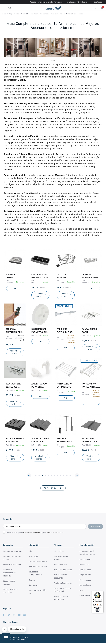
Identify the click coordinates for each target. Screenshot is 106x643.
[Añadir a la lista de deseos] (13, 270)
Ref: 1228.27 (86, 336)
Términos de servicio (54, 533)
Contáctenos (34, 585)
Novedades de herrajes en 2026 (36, 573)
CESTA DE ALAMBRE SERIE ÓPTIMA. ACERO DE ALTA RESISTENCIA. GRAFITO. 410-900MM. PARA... (65, 276)
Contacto (98, 2)
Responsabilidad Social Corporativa (87, 552)
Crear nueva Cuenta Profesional (62, 589)
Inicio (31, 551)
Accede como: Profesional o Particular (46, 2)
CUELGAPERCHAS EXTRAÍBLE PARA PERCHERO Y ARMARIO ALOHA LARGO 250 (91, 385)
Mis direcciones (60, 565)
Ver (65, 288)
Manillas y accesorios (12, 565)
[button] (51, 60)
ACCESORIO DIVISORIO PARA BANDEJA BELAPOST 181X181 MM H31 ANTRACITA (65, 440)
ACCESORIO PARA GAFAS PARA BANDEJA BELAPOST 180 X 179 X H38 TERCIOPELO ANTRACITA (15, 440)
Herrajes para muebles (12, 551)
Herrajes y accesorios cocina (12, 557)
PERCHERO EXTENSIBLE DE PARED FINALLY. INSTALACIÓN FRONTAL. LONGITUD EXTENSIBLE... (39, 331)
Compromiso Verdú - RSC (37, 591)
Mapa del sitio (85, 575)
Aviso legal (33, 556)
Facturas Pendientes (63, 583)
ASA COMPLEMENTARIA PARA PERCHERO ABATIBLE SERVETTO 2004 (91, 331)
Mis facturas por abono (61, 557)
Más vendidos (85, 570)
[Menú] (101, 592)
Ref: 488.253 (11, 445)
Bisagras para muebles (9, 582)
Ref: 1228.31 (11, 390)
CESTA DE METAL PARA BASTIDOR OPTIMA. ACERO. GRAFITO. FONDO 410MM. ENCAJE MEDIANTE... (14, 276)
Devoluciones (85, 585)
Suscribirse (95, 526)
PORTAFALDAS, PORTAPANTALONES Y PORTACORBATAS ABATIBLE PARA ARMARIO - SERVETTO (66, 385)
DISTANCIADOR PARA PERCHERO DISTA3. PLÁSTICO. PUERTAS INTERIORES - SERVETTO (14, 331)
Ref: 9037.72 (61, 336)
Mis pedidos (59, 551)
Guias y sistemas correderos (10, 590)
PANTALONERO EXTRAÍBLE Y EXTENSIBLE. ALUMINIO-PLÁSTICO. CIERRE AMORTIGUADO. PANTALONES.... (39, 385)
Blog (81, 590)
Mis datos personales (63, 570)
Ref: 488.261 (86, 445)
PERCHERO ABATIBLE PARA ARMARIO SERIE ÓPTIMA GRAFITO (40, 440)
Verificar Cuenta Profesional (61, 597)
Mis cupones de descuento (60, 576)
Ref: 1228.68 (11, 336)
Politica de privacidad (38, 567)
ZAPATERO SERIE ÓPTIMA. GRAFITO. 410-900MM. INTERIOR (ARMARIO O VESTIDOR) (90, 276)
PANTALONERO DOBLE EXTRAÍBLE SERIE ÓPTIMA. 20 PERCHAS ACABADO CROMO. (65, 331)
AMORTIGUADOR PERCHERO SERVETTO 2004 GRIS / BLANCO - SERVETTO (14, 385)
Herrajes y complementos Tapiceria (9, 573)
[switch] (97, 610)
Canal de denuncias (88, 595)
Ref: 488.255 (61, 445)
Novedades (84, 565)
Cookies (32, 580)
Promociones (85, 559)
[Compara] (17, 270)
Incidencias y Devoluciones (78, 2)
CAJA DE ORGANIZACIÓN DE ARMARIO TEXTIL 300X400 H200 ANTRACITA (91, 440)
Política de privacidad (32, 533)
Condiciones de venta (38, 561)
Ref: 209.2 (85, 390)
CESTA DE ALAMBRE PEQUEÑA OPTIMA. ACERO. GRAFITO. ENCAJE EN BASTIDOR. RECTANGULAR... (40, 276)
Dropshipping (85, 580)
